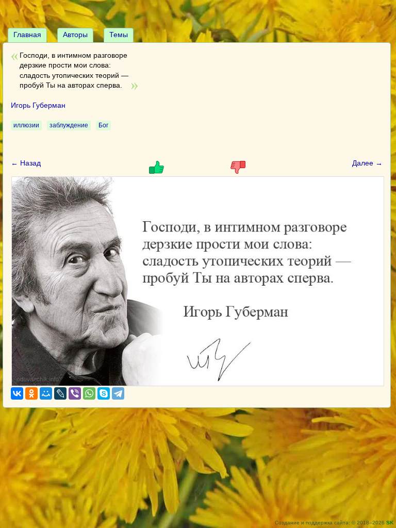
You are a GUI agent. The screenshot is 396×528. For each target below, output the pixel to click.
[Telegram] (118, 393)
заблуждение (69, 125)
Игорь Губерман (38, 105)
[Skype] (103, 393)
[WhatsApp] (89, 393)
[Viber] (75, 393)
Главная (27, 34)
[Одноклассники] (31, 393)
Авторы (75, 34)
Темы (118, 34)
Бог (103, 125)
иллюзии (26, 125)
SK (389, 522)
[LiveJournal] (60, 393)
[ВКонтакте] (17, 393)
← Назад (26, 163)
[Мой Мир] (46, 393)
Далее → (367, 163)
